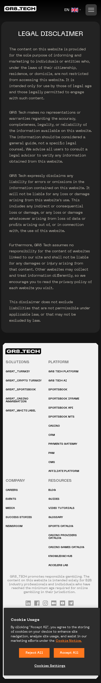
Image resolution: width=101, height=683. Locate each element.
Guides (53, 499)
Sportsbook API (60, 408)
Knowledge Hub (60, 556)
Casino (54, 426)
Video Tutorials (61, 508)
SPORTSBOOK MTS (61, 417)
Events (11, 499)
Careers (12, 490)
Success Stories (19, 517)
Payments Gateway (62, 444)
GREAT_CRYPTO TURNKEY (24, 381)
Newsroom (14, 526)
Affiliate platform (63, 471)
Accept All (69, 652)
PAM (51, 453)
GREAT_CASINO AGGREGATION (17, 400)
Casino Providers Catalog (62, 537)
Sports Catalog (60, 526)
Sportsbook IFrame (63, 399)
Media (10, 508)
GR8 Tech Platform (63, 371)
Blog (52, 490)
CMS (51, 462)
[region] (52, 642)
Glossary (55, 517)
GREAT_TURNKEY (18, 371)
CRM (51, 435)
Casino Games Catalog (66, 547)
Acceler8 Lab (58, 565)
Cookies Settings (49, 666)
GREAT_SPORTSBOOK (21, 389)
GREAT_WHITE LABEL (21, 411)
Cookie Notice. (69, 640)
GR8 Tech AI (57, 381)
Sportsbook (57, 389)
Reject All (34, 652)
